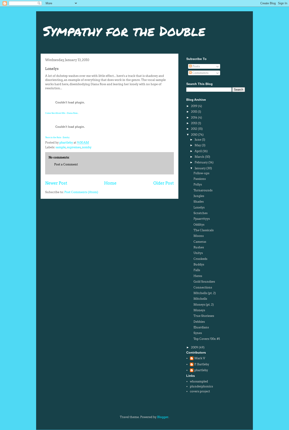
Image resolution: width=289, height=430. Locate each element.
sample (61, 147)
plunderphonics (201, 386)
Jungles (198, 196)
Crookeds (200, 259)
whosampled (199, 381)
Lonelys (199, 207)
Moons (198, 236)
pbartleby (201, 370)
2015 (194, 111)
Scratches (200, 213)
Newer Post (56, 183)
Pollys (197, 184)
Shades (198, 201)
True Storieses (203, 316)
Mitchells (200, 298)
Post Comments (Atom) (81, 192)
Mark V (199, 358)
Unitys (198, 253)
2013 (194, 123)
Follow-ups (201, 173)
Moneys (199, 310)
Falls (196, 270)
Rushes (198, 247)
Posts (196, 66)
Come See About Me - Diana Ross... (62, 113)
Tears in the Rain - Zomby (57, 137)
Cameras (199, 241)
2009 (195, 347)
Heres (197, 276)
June (198, 139)
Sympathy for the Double (124, 30)
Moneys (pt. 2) (203, 304)
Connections (202, 287)
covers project (200, 391)
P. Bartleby (201, 364)
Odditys (198, 224)
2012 (194, 128)
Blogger (162, 417)
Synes (197, 333)
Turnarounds (202, 190)
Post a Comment (66, 164)
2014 (194, 117)
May (198, 145)
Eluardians (201, 327)
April (199, 151)
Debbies (199, 321)
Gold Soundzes (204, 281)
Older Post (163, 183)
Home (110, 183)
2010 (194, 134)
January (200, 168)
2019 (194, 106)
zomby (86, 147)
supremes (74, 147)
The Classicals (203, 230)
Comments (200, 73)
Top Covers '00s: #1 (206, 339)
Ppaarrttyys (201, 218)
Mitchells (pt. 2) (204, 293)
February (201, 162)
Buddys (198, 264)
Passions (199, 179)
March (200, 156)
